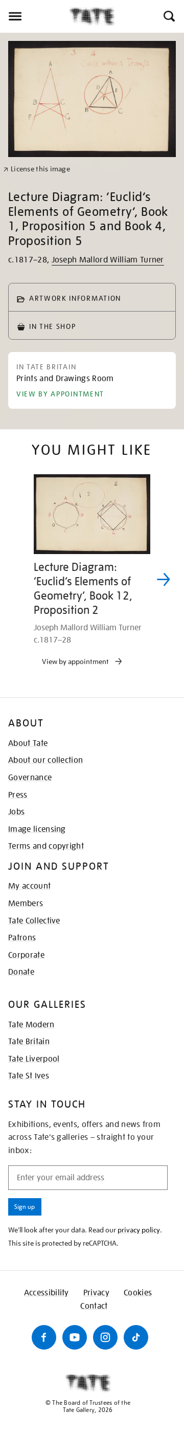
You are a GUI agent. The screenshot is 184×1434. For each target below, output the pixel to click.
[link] (37, 169)
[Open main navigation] (34, 16)
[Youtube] (74, 1337)
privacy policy (139, 1229)
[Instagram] (105, 1337)
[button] (168, 16)
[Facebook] (44, 1337)
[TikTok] (136, 1337)
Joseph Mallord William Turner (108, 260)
